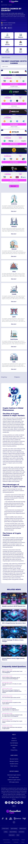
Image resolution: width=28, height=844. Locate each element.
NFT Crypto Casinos (14, 783)
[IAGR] (24, 825)
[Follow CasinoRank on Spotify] (18, 809)
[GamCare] (17, 825)
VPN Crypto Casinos (14, 788)
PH (13, 812)
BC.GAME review (13, 86)
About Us (13, 744)
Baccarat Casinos (14, 765)
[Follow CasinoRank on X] (12, 809)
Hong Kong (4, 377)
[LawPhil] (6, 825)
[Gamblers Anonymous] (10, 825)
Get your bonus (14, 84)
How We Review (14, 749)
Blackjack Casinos (13, 767)
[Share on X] (2, 28)
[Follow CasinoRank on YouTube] (15, 809)
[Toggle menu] (2, 1)
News (13, 754)
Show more (13, 186)
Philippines (17, 377)
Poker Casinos (13, 772)
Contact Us (13, 747)
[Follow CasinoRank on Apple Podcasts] (21, 809)
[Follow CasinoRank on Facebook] (6, 809)
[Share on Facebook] (5, 28)
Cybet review (14, 106)
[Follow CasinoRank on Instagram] (9, 809)
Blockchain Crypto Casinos (13, 781)
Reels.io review (13, 126)
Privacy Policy (13, 756)
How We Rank (13, 751)
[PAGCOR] (3, 825)
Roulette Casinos (14, 770)
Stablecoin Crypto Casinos (13, 786)
